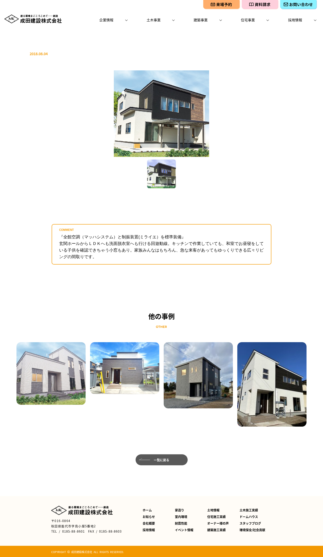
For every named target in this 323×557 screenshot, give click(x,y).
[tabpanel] (161, 113)
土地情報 (213, 510)
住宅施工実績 (216, 516)
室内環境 (181, 516)
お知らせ (149, 516)
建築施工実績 (216, 530)
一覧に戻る (161, 460)
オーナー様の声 (218, 523)
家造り (179, 510)
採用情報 (149, 530)
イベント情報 (184, 530)
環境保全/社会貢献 (252, 530)
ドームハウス (249, 516)
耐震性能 (181, 523)
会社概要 (149, 523)
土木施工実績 (249, 510)
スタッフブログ (250, 523)
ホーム (147, 510)
